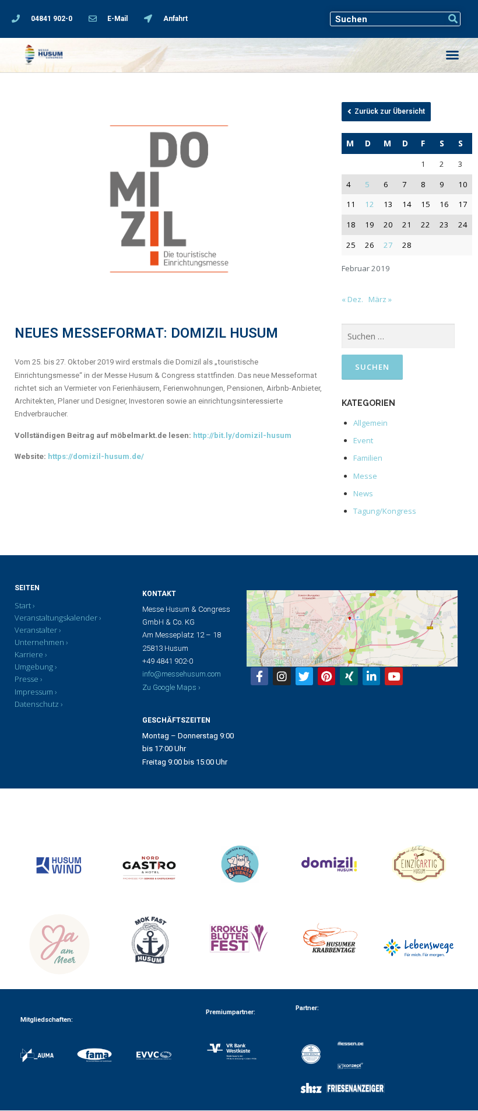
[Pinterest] (326, 676)
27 (388, 245)
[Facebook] (259, 676)
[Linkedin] (371, 676)
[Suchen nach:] (398, 336)
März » (380, 299)
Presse (26, 679)
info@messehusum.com (181, 674)
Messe (365, 476)
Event (363, 440)
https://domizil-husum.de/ (97, 456)
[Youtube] (393, 676)
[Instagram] (281, 676)
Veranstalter (36, 630)
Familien (367, 458)
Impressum (34, 691)
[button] (452, 54)
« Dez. (352, 299)
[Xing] (348, 676)
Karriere (29, 654)
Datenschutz (37, 704)
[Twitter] (304, 676)
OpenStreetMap (281, 661)
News (363, 493)
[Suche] (452, 19)
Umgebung (34, 666)
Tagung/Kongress (384, 511)
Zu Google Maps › (171, 687)
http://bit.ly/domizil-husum (243, 435)
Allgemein (370, 423)
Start (23, 605)
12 (369, 204)
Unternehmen (39, 642)
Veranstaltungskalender (56, 617)
